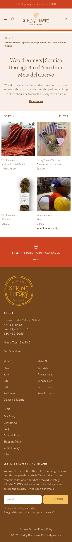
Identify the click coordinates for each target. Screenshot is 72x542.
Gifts (7, 387)
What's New (45, 381)
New (6, 368)
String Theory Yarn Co (48, 160)
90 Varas (6, 220)
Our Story (9, 416)
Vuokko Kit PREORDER (13, 164)
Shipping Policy (13, 441)
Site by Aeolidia (53, 535)
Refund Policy (12, 448)
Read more (36, 101)
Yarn (6, 374)
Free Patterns (46, 393)
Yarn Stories (45, 387)
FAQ (6, 429)
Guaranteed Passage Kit (49, 164)
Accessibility (11, 435)
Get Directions (12, 351)
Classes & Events (14, 399)
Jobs (6, 454)
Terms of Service (28, 529)
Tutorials (43, 368)
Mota (39, 220)
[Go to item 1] (34, 259)
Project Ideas (45, 374)
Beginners (10, 393)
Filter (63, 116)
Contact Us (10, 422)
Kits (6, 381)
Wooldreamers (9, 160)
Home (8, 38)
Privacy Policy (45, 529)
